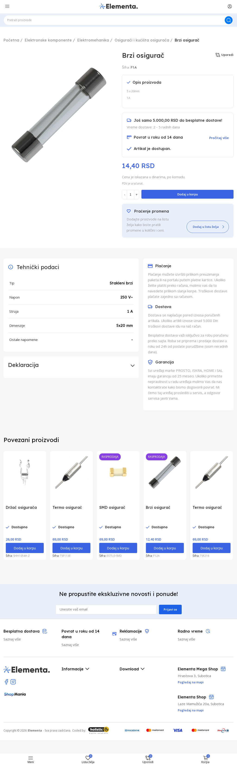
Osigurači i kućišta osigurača (142, 40)
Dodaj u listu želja (206, 227)
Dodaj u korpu (187, 194)
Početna (11, 40)
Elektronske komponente (48, 40)
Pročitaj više (219, 138)
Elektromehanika (93, 40)
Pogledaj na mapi (191, 710)
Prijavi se (170, 609)
